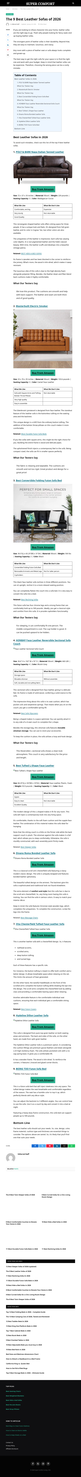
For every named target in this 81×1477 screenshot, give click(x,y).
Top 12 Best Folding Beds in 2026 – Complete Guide (25, 1312)
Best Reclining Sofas (29, 599)
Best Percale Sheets (13, 1405)
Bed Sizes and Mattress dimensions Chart (22, 1354)
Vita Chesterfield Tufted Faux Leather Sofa (40, 924)
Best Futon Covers (28, 1009)
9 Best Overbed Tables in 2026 (17, 1340)
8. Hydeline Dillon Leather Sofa (28, 121)
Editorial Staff (15, 24)
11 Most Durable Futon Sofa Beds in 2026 (22, 1249)
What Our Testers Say (25, 86)
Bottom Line (19, 128)
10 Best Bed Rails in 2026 (15, 1350)
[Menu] (8, 3)
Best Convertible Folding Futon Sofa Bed (39, 480)
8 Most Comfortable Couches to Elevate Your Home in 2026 (21, 1223)
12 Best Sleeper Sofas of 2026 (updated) (21, 1267)
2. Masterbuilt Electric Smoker (28, 89)
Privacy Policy (10, 1446)
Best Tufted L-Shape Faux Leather (35, 765)
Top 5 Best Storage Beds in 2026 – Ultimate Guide (25, 1373)
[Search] (73, 3)
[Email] (8, 55)
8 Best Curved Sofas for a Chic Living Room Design (56, 1196)
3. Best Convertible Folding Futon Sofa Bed (33, 96)
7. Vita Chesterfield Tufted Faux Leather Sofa (33, 118)
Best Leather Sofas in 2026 (25, 79)
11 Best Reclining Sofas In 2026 (54, 1249)
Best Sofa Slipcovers (29, 713)
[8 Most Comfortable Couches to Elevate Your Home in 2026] (22, 1210)
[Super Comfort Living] (40, 3)
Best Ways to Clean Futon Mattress (18, 1426)
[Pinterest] (8, 50)
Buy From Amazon (43, 189)
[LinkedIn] (8, 45)
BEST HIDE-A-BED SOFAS (31, 253)
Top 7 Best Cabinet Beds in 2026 (18, 1331)
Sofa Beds (10, 14)
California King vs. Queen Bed (17, 1364)
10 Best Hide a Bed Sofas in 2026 (54, 1222)
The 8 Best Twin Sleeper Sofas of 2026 (20, 1195)
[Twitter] (8, 40)
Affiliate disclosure (12, 1449)
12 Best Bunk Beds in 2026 (16, 1335)
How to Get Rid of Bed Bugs (16, 1368)
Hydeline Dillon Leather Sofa (32, 1015)
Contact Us (9, 1442)
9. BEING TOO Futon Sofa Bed (28, 125)
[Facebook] (8, 35)
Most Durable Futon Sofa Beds (34, 434)
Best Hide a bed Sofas (14, 1400)
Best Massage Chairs (29, 917)
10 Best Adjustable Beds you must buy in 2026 (24, 1345)
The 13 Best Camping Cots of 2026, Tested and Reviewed (27, 1317)
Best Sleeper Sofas (28, 847)
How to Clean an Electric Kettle (16, 1430)
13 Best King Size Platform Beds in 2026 (21, 1326)
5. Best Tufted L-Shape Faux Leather (30, 111)
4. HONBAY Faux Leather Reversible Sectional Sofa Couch (38, 104)
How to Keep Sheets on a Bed (16, 1435)
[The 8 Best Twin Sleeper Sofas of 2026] (22, 1183)
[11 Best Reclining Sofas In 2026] (58, 1237)
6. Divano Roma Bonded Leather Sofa (31, 114)
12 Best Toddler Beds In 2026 (17, 1321)
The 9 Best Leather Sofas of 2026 (18, 1271)
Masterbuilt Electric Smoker (32, 306)
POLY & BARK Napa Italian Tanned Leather (40, 151)
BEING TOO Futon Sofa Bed (31, 1068)
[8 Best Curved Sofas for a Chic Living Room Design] (58, 1183)
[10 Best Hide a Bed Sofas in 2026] (58, 1210)
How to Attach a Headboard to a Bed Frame (23, 1359)
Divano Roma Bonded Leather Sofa (35, 853)
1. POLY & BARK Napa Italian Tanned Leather (33, 82)
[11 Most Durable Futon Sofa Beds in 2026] (22, 1237)
